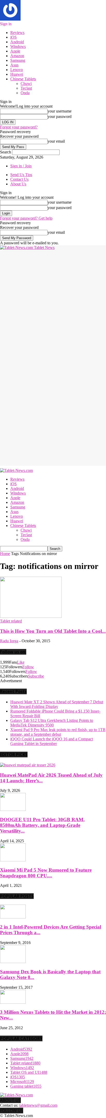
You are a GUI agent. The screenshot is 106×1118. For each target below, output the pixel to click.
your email (56, 141)
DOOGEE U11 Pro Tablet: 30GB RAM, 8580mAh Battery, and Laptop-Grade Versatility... (42, 825)
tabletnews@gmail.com (38, 1105)
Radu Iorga (9, 641)
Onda (25, 93)
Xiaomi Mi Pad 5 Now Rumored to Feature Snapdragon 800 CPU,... (46, 872)
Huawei (16, 74)
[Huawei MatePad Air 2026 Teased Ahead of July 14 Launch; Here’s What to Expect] (27, 765)
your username (60, 111)
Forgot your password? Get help (26, 218)
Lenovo (16, 69)
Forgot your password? (19, 127)
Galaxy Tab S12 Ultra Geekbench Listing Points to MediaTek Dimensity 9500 (51, 722)
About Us (18, 184)
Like (20, 662)
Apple (15, 51)
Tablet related (11, 621)
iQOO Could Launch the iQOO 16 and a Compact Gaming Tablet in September (51, 741)
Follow (28, 667)
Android (17, 42)
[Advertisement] (53, 303)
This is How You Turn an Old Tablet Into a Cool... (53, 631)
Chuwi (26, 83)
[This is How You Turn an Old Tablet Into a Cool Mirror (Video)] (31, 616)
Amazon (17, 56)
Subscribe (36, 676)
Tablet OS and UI (28, 1072)
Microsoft (22, 1081)
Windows (18, 46)
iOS (13, 37)
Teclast (26, 88)
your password (60, 116)
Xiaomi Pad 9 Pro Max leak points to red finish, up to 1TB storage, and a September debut (57, 731)
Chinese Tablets (23, 79)
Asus (14, 65)
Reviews (17, 32)
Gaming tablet (25, 1086)
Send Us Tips (21, 174)
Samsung (17, 60)
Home (5, 553)
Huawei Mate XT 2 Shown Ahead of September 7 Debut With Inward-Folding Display (56, 704)
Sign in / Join (21, 166)
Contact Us (19, 179)
